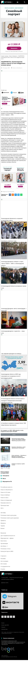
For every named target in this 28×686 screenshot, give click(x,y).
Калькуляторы (4, 629)
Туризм (3, 525)
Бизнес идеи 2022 (5, 625)
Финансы (3, 523)
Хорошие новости (6, 503)
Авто (2, 508)
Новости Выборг (5, 495)
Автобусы (3, 546)
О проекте (3, 556)
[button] (17, 2)
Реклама (3, 558)
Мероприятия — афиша (7, 538)
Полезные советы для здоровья (10, 518)
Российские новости (6, 487)
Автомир (3, 512)
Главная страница (4, 56)
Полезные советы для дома (8, 515)
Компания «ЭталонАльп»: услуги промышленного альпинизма (18, 447)
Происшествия (5, 505)
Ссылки (3, 569)
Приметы (3, 520)
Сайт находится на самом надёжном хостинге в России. (9, 656)
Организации (4, 543)
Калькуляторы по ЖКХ (7, 551)
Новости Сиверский (6, 500)
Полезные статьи (5, 548)
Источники (4, 563)
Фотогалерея (4, 561)
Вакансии (3, 533)
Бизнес (3, 528)
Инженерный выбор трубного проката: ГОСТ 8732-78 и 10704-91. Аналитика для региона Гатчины (19, 439)
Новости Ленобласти (13, 56)
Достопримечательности (8, 535)
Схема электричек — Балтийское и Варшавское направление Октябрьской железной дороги (19, 456)
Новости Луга (4, 497)
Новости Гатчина (5, 492)
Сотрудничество (5, 566)
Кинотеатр (4, 541)
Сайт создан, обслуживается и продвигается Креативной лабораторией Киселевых (12, 633)
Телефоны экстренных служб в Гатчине (18, 464)
